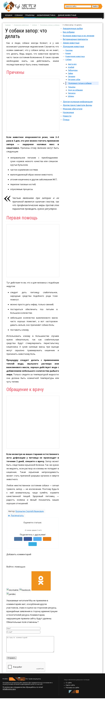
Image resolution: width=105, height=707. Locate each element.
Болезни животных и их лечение (78, 36)
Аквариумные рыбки (73, 28)
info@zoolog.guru (9, 689)
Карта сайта (70, 685)
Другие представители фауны (77, 105)
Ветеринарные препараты (75, 39)
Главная (8, 25)
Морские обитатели (72, 109)
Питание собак (74, 80)
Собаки (19, 15)
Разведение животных (75, 56)
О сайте (69, 683)
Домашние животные (21, 25)
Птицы (66, 119)
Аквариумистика (46, 15)
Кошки (8, 15)
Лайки (70, 73)
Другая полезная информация (78, 101)
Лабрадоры (73, 70)
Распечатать (17, 515)
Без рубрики (69, 32)
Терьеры (71, 87)
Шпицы (71, 96)
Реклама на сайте (72, 687)
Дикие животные (67, 15)
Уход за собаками (75, 90)
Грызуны (29, 15)
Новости (67, 116)
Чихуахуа (71, 93)
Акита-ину (72, 64)
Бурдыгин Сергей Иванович (29, 511)
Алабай (71, 67)
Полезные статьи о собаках (50, 25)
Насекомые (68, 112)
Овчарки (71, 76)
